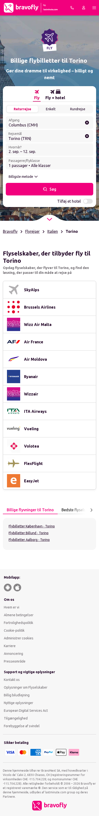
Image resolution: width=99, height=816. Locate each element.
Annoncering (13, 654)
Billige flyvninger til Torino (30, 510)
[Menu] (94, 8)
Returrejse (22, 109)
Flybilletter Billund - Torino (29, 533)
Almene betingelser (18, 615)
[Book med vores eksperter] (72, 8)
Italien (52, 231)
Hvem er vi (11, 607)
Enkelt (51, 109)
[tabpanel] (49, 534)
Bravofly (10, 231)
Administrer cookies (18, 638)
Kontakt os (12, 680)
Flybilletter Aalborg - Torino (29, 540)
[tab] (37, 95)
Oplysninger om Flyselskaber (25, 687)
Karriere (10, 646)
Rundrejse (77, 109)
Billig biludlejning (17, 695)
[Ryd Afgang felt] (87, 122)
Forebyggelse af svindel (22, 726)
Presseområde (14, 661)
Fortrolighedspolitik (18, 623)
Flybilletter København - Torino (32, 526)
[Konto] (83, 8)
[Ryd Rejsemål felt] (87, 136)
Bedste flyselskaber (78, 510)
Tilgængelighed (16, 718)
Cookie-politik (14, 630)
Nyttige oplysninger (18, 703)
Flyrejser (32, 231)
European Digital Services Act (26, 710)
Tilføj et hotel (69, 201)
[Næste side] (91, 510)
